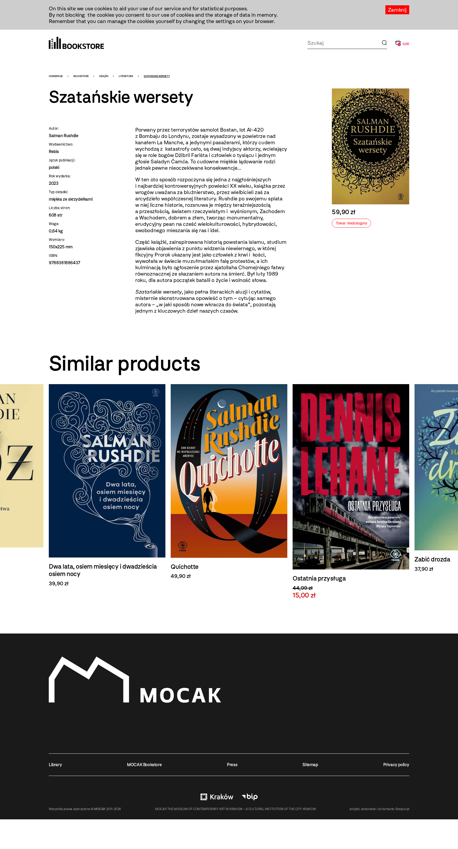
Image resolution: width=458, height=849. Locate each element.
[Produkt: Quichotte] (229, 482)
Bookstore (81, 76)
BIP (250, 797)
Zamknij (397, 10)
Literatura (126, 76)
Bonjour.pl (402, 809)
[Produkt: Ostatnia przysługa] (351, 491)
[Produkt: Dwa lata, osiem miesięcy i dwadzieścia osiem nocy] (107, 485)
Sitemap (310, 764)
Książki (103, 76)
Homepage (56, 76)
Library (55, 764)
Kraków (216, 797)
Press (232, 764)
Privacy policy (396, 764)
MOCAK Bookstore (144, 764)
